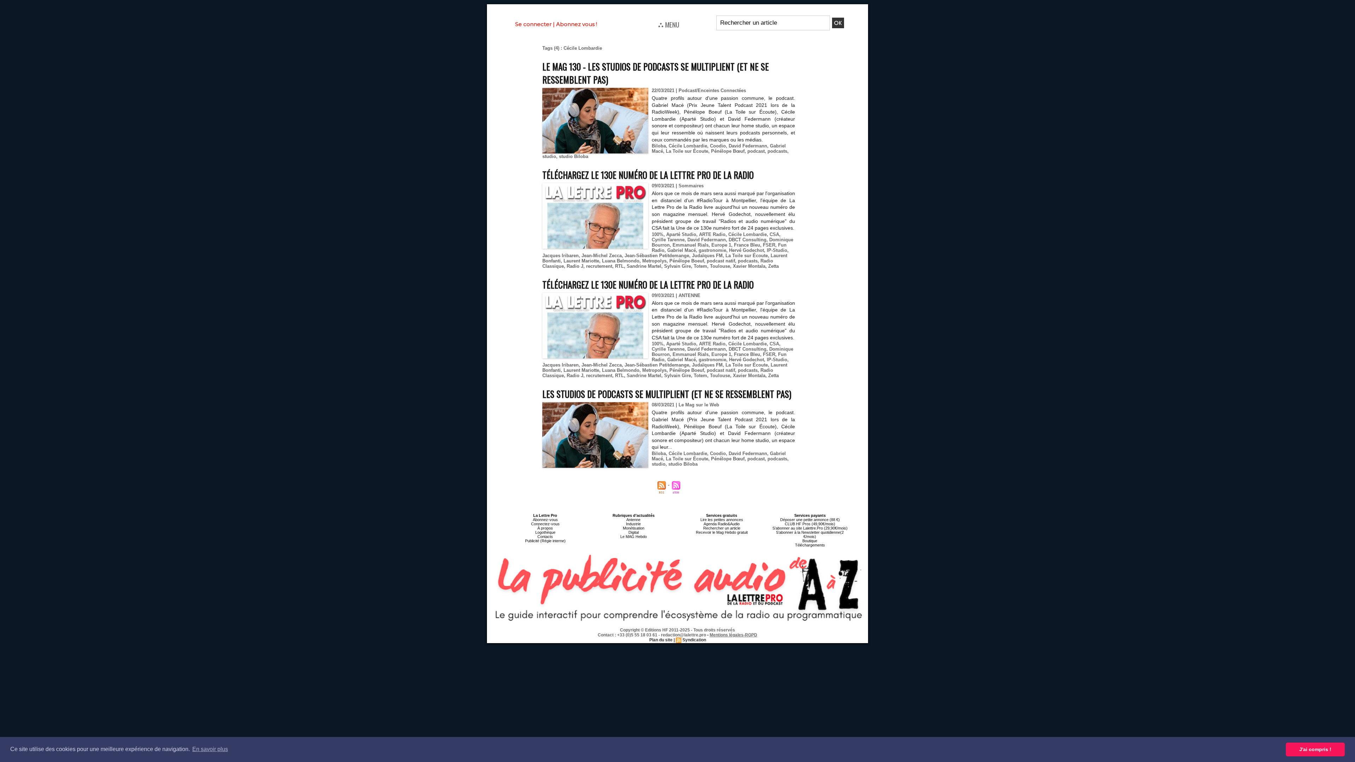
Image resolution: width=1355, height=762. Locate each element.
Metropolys (654, 261)
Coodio (718, 146)
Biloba (659, 146)
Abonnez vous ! (576, 24)
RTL (619, 266)
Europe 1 (721, 245)
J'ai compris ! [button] (1315, 749)
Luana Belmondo (620, 261)
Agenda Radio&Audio (722, 524)
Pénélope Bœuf (728, 151)
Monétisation (633, 528)
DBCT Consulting (747, 239)
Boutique (809, 541)
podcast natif (721, 261)
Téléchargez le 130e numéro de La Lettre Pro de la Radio (648, 174)
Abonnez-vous (545, 520)
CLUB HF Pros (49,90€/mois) (810, 524)
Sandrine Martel (644, 266)
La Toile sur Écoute (687, 151)
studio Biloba (573, 156)
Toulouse (720, 266)
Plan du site (661, 639)
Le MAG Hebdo (633, 536)
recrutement (599, 266)
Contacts (545, 536)
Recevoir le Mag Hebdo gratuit (722, 532)
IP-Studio (777, 250)
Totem (700, 266)
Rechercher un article (721, 528)
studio (549, 156)
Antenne (633, 520)
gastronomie (712, 250)
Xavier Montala (749, 266)
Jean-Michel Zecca (602, 255)
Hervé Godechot (746, 250)
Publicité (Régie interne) (545, 541)
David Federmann (748, 146)
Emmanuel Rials (691, 245)
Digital (633, 532)
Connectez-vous (545, 524)
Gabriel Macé (681, 250)
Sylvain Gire (677, 266)
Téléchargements (810, 545)
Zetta (773, 266)
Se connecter (533, 24)
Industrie (633, 524)
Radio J (575, 266)
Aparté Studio (681, 234)
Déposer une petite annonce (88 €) (810, 520)
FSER (769, 245)
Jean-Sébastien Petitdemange (657, 255)
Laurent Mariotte (581, 261)
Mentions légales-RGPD (733, 635)
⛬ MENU (668, 24)
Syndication (694, 639)
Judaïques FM (707, 255)
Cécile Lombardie (688, 146)
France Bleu (747, 245)
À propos (545, 528)
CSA (774, 234)
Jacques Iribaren (560, 255)
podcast (756, 151)
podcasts (777, 151)
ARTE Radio (712, 234)
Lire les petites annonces (721, 520)
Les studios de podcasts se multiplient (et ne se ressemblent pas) (666, 393)
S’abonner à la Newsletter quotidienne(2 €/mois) (810, 534)
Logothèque (545, 532)
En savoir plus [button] (210, 749)
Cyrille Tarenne (668, 239)
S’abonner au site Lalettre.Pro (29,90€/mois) (810, 528)
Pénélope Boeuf (686, 261)
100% (657, 234)
